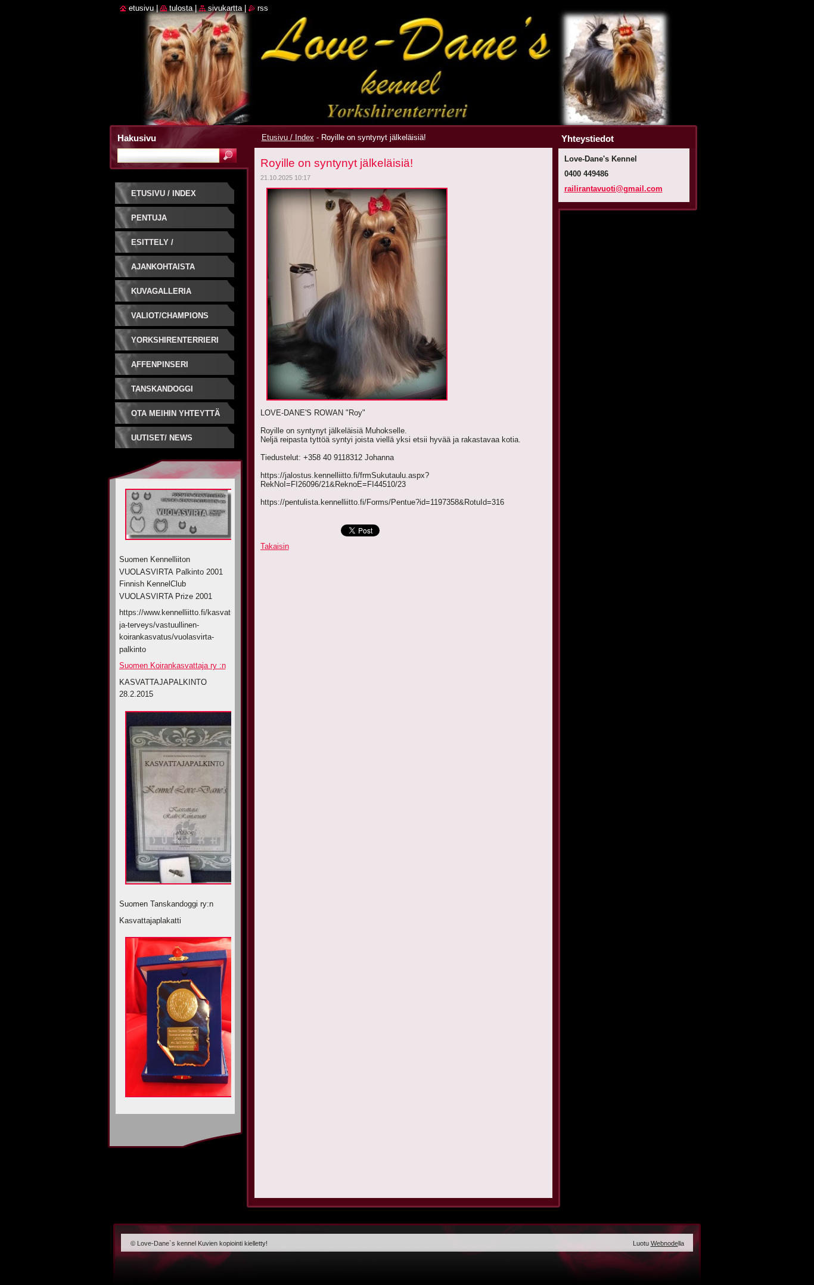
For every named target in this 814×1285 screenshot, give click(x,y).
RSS (262, 8)
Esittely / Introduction (160, 246)
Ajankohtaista (163, 266)
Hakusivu (136, 138)
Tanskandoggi (162, 388)
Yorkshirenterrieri (175, 340)
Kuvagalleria (161, 291)
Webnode (664, 1243)
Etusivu (141, 8)
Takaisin (274, 546)
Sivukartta (225, 8)
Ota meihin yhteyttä (175, 413)
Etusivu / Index (288, 137)
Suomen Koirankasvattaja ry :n (172, 665)
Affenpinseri (159, 364)
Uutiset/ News (161, 437)
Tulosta (180, 8)
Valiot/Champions (170, 315)
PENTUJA (149, 217)
